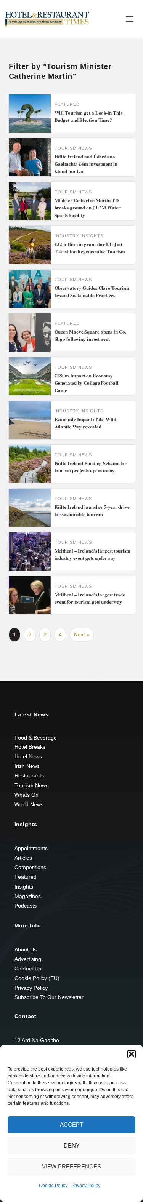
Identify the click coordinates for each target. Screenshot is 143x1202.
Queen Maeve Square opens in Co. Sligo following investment (90, 335)
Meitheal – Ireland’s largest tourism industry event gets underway (92, 554)
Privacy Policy (85, 1185)
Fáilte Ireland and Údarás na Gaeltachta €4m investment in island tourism (86, 164)
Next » (82, 634)
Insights (23, 887)
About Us (25, 949)
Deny (72, 1145)
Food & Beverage (35, 738)
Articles (23, 858)
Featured (25, 877)
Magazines (27, 896)
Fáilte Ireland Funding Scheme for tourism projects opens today (91, 466)
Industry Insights (79, 235)
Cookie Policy (53, 1185)
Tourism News (31, 785)
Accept (71, 1124)
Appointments (31, 848)
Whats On (26, 795)
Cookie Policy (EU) (36, 978)
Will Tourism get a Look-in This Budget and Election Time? (88, 116)
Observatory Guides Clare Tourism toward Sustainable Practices (92, 291)
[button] (131, 1054)
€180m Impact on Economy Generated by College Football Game (87, 383)
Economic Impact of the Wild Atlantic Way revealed (85, 423)
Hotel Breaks (29, 747)
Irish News (27, 766)
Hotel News (28, 756)
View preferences (71, 1166)
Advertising (27, 959)
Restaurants (29, 775)
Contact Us (27, 968)
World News (28, 804)
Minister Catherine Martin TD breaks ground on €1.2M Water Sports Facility (88, 208)
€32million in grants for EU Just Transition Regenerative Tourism (90, 247)
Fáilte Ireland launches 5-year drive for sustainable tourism (92, 510)
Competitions (30, 867)
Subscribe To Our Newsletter (49, 997)
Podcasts (25, 906)
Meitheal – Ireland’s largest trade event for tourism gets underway (90, 598)
